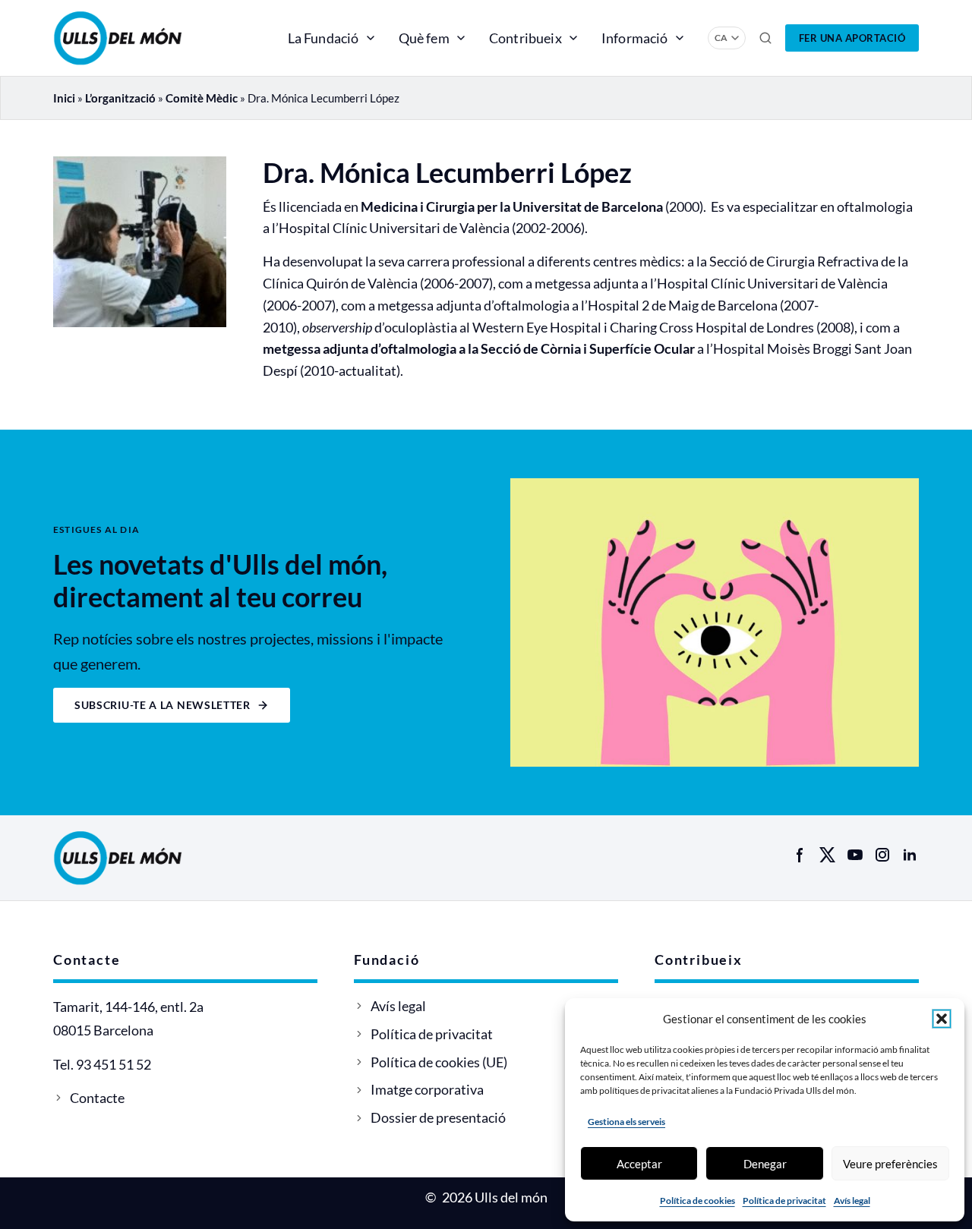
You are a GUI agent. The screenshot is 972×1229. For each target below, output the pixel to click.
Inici (64, 98)
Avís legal (852, 1200)
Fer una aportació (852, 38)
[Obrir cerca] (765, 38)
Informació (634, 38)
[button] (941, 1018)
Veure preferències (890, 1164)
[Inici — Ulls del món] (140, 38)
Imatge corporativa (427, 1089)
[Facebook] (800, 855)
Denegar (765, 1164)
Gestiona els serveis (626, 1121)
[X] (828, 855)
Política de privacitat (784, 1200)
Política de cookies (697, 1200)
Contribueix (525, 38)
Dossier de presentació (438, 1117)
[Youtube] (855, 855)
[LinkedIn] (910, 855)
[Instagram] (882, 855)
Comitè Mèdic (202, 98)
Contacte (97, 1097)
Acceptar (639, 1164)
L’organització (120, 98)
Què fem (424, 38)
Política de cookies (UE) (439, 1062)
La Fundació (323, 38)
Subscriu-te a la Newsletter (162, 704)
